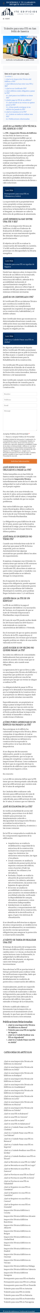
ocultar (8, 76)
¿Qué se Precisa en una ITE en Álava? (19, 1174)
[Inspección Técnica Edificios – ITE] (19, 11)
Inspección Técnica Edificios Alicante (19, 1216)
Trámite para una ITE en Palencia (18, 1295)
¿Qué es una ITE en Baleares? (16, 1114)
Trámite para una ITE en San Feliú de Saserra (20, 30)
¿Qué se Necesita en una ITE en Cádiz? (20, 1162)
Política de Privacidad (27, 1311)
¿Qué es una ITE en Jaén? (14, 1120)
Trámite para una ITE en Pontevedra (19, 1299)
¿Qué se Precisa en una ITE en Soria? (19, 1178)
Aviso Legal (18, 454)
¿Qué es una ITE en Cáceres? (15, 1117)
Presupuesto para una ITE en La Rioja (20, 1282)
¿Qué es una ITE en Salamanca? (17, 1124)
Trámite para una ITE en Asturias (18, 1288)
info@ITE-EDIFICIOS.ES (21, 4)
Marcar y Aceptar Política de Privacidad (20, 437)
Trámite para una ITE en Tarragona (19, 1302)
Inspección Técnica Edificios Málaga (19, 1266)
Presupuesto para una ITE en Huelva (19, 1278)
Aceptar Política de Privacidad (16, 434)
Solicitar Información (20, 461)
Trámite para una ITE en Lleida (17, 1292)
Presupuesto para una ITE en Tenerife (20, 1285)
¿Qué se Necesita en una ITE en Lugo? (19, 1165)
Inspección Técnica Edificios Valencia (20, 1269)
